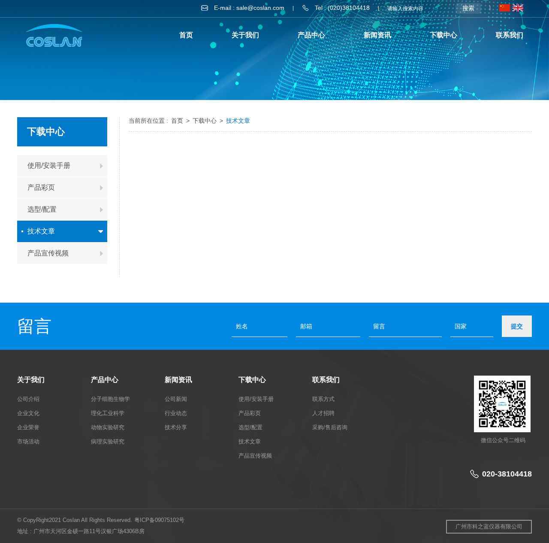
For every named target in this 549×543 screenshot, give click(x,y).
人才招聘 (323, 413)
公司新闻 (176, 399)
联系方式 (323, 399)
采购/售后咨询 (329, 427)
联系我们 (509, 35)
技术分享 (176, 427)
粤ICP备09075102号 (159, 520)
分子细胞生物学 (110, 399)
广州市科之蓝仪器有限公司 (488, 526)
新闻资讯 (377, 35)
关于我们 (245, 35)
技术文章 (238, 120)
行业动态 (176, 413)
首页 (186, 35)
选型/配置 (250, 427)
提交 (517, 326)
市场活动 (28, 441)
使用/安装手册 (256, 399)
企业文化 (28, 413)
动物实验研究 (107, 427)
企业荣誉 (28, 427)
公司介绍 (28, 399)
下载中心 (443, 35)
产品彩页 (249, 413)
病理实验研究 (107, 441)
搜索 (468, 8)
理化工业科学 (107, 413)
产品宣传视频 (255, 455)
